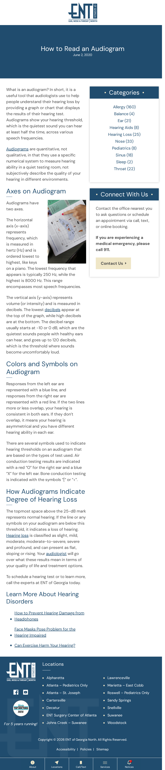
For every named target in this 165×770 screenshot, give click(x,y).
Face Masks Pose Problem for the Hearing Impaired (44, 632)
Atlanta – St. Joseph (63, 692)
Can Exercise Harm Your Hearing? (44, 645)
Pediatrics (121, 148)
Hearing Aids (121, 127)
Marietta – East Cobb (125, 685)
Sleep (121, 162)
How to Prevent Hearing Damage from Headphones (49, 616)
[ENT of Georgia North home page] (82, 12)
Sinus (121, 155)
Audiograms (17, 149)
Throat (120, 168)
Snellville (114, 707)
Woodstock (117, 722)
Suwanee (114, 715)
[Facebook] (15, 691)
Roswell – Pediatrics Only (128, 692)
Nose (120, 141)
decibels (52, 309)
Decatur (53, 707)
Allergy (119, 107)
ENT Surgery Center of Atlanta (71, 715)
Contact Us (112, 263)
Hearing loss (17, 535)
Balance (121, 113)
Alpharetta (55, 677)
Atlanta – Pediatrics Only (67, 685)
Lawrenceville (118, 677)
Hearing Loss (120, 134)
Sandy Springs (119, 700)
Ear (121, 120)
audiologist (56, 553)
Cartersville (55, 700)
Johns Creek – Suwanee (66, 722)
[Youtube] (25, 691)
